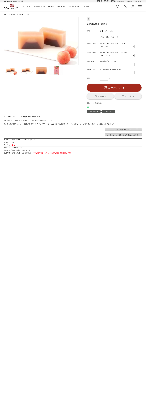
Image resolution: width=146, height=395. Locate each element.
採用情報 (86, 6)
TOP (5, 14)
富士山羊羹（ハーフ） (23, 14)
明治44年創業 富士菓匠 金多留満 (13, 1)
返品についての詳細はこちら (94, 103)
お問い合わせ (61, 6)
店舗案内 (51, 6)
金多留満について (39, 6)
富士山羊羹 (11, 14)
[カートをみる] (132, 7)
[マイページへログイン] (125, 7)
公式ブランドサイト (74, 6)
